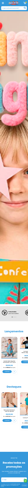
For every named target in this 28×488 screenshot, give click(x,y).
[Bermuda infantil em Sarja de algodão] (14, 420)
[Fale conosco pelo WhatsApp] (25, 481)
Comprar (7, 371)
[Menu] (3, 3)
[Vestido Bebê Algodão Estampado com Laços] (14, 371)
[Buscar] (25, 8)
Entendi (24, 485)
